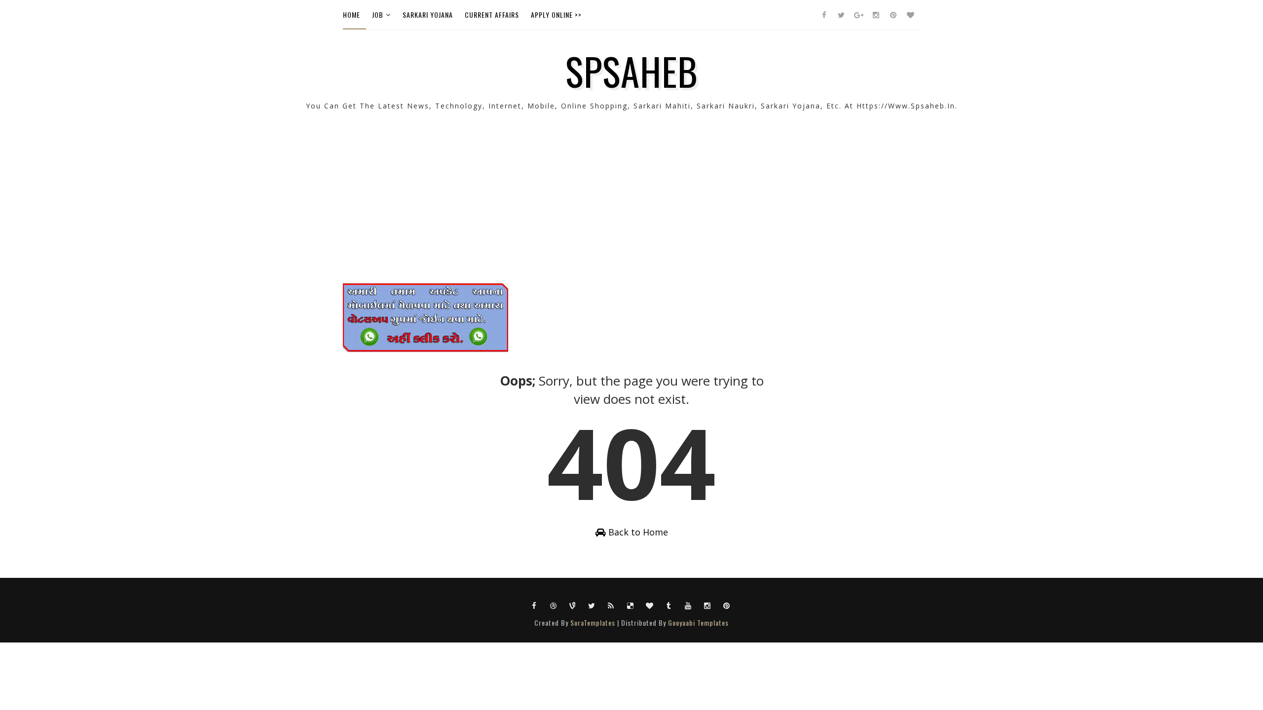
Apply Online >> (556, 14)
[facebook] (824, 15)
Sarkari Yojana (428, 14)
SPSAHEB (631, 70)
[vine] (572, 605)
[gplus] (858, 15)
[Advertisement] (631, 214)
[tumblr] (669, 605)
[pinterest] (893, 15)
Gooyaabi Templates (698, 622)
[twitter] (841, 15)
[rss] (611, 605)
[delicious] (630, 605)
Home (351, 14)
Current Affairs (492, 14)
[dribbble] (553, 605)
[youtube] (688, 605)
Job (377, 14)
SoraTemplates (592, 622)
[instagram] (875, 15)
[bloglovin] (910, 15)
